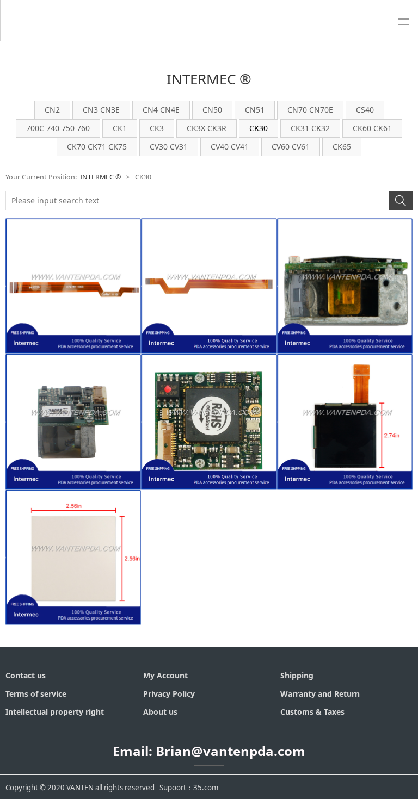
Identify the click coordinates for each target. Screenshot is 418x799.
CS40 (365, 109)
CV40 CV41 (230, 146)
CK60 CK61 (372, 128)
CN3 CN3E (101, 109)
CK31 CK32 (310, 128)
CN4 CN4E (161, 109)
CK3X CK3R (206, 128)
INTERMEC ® (100, 177)
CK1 (120, 128)
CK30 (258, 128)
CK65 (342, 146)
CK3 (157, 128)
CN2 (52, 109)
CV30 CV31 (169, 146)
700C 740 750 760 (58, 128)
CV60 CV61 (291, 146)
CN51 (255, 109)
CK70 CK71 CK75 (97, 146)
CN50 (212, 109)
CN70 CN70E (310, 109)
